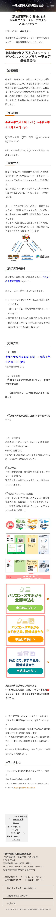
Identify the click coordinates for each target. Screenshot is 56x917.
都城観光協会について (17, 896)
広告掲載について (13, 880)
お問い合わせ (11, 876)
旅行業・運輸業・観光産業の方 (21, 888)
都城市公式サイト (35, 880)
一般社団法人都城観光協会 (28, 5)
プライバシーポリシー (33, 876)
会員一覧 (11, 903)
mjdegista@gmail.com (24, 787)
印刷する (26, 31)
